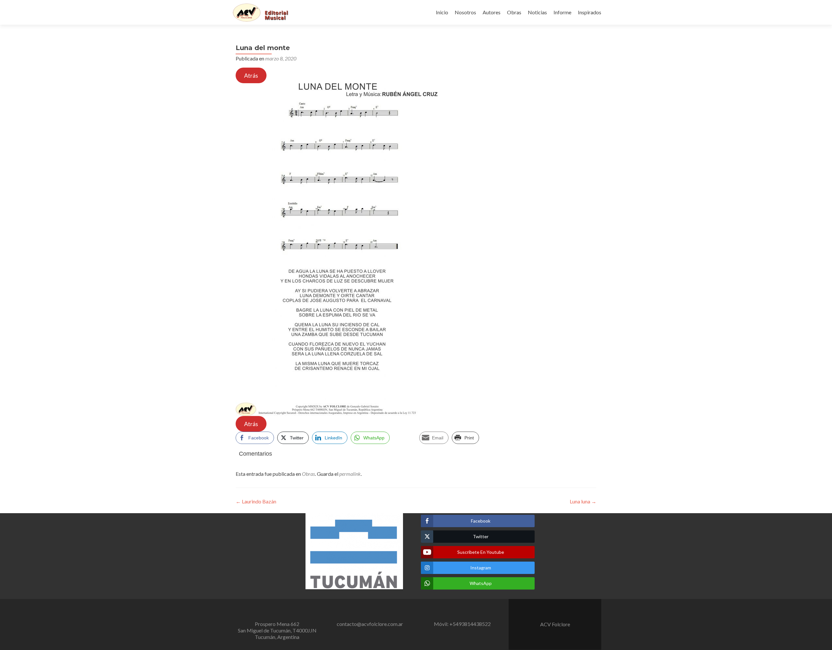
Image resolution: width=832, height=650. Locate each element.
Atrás (251, 75)
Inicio (442, 12)
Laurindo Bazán (256, 501)
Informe (562, 12)
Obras (514, 12)
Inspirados (589, 12)
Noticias (537, 12)
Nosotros (465, 12)
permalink (350, 474)
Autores (491, 12)
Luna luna (583, 501)
